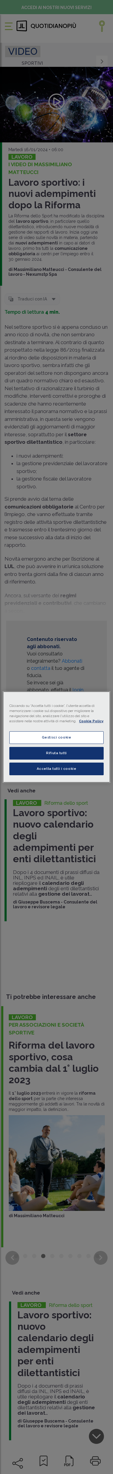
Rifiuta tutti (56, 753)
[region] (56, 737)
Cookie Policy (91, 721)
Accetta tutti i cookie (57, 769)
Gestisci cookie (56, 737)
